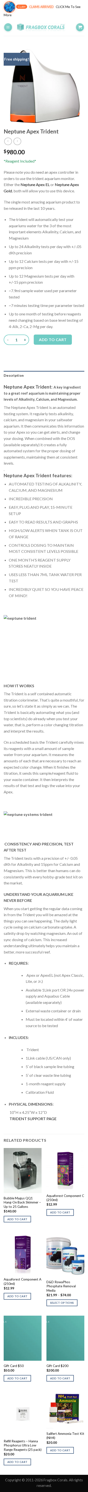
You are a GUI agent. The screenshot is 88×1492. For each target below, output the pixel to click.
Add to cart (52, 339)
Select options (62, 1302)
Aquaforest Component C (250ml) (65, 1198)
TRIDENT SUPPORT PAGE (33, 1118)
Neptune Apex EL (35, 184)
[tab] (44, 375)
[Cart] (80, 27)
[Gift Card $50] (23, 1338)
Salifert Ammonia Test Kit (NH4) (65, 1436)
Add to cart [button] (17, 1219)
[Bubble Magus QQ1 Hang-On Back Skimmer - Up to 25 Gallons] (23, 1170)
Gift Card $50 (14, 1366)
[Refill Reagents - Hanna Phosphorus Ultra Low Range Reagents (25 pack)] (23, 1413)
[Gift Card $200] (65, 1338)
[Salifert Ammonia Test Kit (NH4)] (65, 1410)
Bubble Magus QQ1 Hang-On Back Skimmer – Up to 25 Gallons (22, 1202)
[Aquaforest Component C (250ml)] (65, 1169)
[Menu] (8, 27)
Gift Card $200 (57, 1366)
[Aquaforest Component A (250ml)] (23, 1253)
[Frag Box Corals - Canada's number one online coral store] (44, 27)
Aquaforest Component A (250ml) (22, 1281)
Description (14, 375)
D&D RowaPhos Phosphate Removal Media (61, 1286)
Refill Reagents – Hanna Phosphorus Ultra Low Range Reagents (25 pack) (23, 1445)
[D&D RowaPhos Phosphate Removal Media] (65, 1254)
